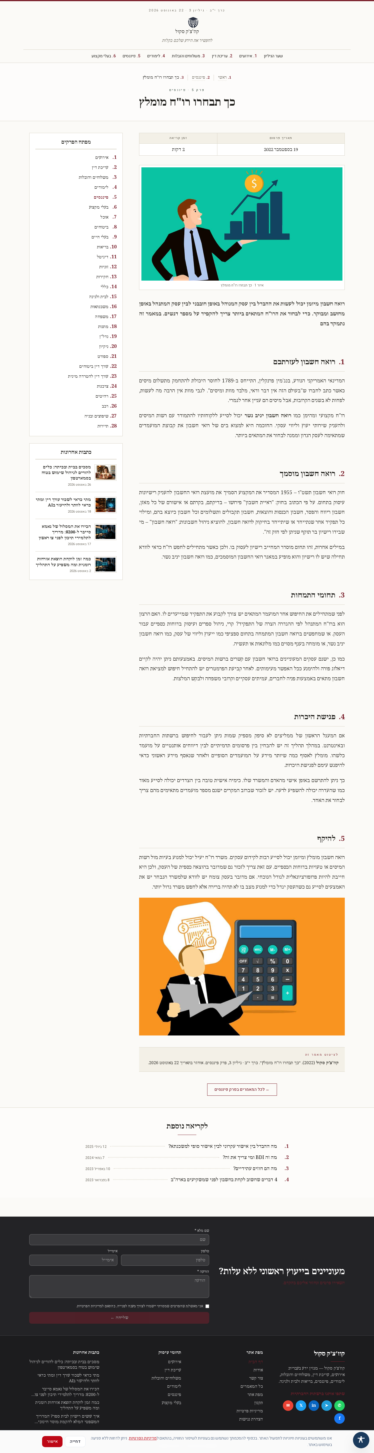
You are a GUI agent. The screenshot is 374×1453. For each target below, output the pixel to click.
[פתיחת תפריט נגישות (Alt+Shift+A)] (361, 1440)
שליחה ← (119, 1317)
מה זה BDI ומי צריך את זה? (250, 1157)
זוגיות (103, 267)
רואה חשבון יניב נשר (268, 416)
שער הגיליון (273, 56)
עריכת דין (222, 56)
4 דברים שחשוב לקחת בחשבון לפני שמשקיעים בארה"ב (224, 1180)
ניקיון (103, 346)
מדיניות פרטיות (250, 1411)
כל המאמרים (251, 1386)
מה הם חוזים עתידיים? (255, 1169)
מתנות (103, 326)
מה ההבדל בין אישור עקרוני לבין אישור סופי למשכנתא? (222, 1146)
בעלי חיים (99, 237)
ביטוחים (101, 227)
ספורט (103, 356)
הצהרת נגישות (251, 1419)
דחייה (75, 1441)
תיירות (103, 426)
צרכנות (102, 386)
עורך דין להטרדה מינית (88, 376)
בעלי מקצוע (103, 56)
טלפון (205, 1251)
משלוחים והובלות (188, 56)
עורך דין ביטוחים (93, 366)
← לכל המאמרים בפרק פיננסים (242, 1089)
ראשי (222, 77)
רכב (105, 406)
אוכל (104, 217)
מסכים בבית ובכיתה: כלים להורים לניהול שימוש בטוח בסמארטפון (64, 1364)
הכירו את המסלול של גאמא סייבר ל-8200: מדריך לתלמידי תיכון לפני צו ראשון (67, 1392)
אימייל (112, 1251)
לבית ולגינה (98, 296)
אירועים (248, 56)
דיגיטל (102, 257)
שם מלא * (202, 1231)
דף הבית (256, 1361)
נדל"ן (103, 336)
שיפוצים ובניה (96, 416)
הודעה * (203, 1272)
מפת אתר (255, 1394)
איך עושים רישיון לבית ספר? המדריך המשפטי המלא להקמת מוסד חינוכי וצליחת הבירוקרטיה (67, 1419)
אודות (258, 1370)
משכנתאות (99, 306)
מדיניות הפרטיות (143, 1438)
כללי (104, 286)
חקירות (102, 276)
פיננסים (131, 56)
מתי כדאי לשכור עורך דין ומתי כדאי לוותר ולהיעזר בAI (68, 1378)
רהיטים (102, 396)
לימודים (156, 56)
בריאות (102, 247)
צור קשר (256, 1378)
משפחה (101, 316)
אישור (52, 1441)
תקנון (258, 1402)
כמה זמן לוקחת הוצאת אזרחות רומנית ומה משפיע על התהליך (67, 1405)
